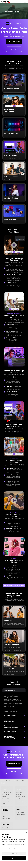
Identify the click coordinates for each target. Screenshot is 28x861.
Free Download (13, 42)
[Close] (26, 832)
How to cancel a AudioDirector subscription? (11, 726)
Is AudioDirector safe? (10, 731)
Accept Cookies (14, 858)
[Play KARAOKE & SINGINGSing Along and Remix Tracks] (14, 500)
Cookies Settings (14, 849)
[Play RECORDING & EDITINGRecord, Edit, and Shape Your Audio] (14, 245)
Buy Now (14, 49)
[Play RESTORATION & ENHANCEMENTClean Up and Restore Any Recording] (14, 301)
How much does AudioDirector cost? (9, 720)
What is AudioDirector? (10, 690)
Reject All (14, 853)
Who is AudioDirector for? (11, 711)
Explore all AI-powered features (14, 585)
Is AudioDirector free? (10, 715)
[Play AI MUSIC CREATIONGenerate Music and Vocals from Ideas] (14, 410)
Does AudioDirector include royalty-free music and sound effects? (10, 737)
